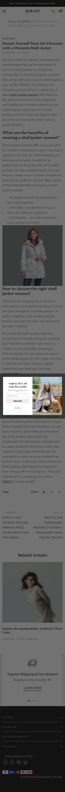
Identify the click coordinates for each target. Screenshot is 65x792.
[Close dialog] (60, 379)
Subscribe (18, 401)
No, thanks (18, 408)
